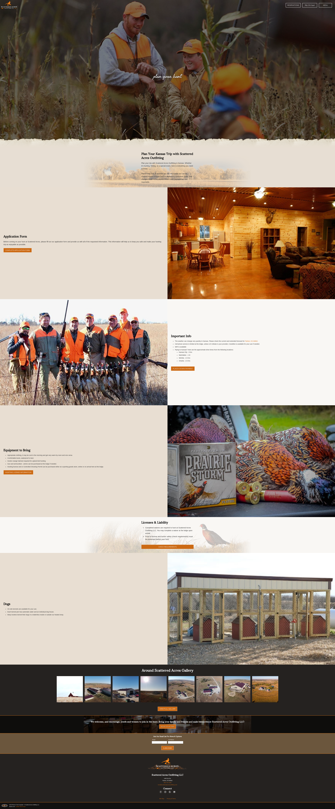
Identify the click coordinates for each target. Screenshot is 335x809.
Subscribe (167, 748)
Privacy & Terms (171, 798)
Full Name (171, 740)
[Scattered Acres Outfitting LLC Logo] (9, 5)
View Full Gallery (167, 709)
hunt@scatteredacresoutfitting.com (167, 784)
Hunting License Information (18, 472)
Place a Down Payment (183, 369)
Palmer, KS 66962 (251, 341)
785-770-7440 (310, 5)
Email (153, 740)
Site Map (161, 798)
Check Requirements (167, 547)
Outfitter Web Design (21, 806)
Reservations (293, 5)
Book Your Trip (167, 726)
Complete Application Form (17, 250)
